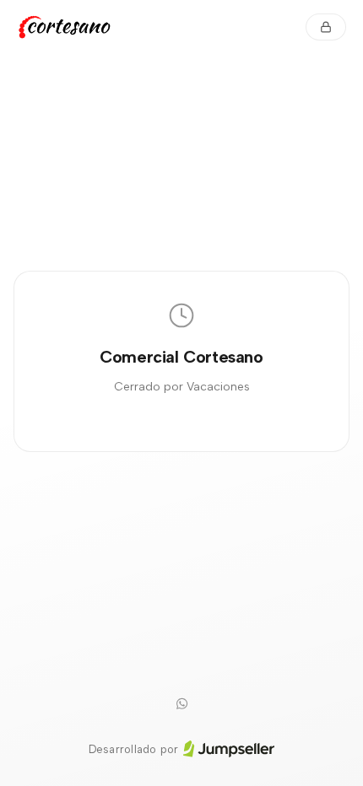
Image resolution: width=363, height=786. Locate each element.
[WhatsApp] (181, 704)
